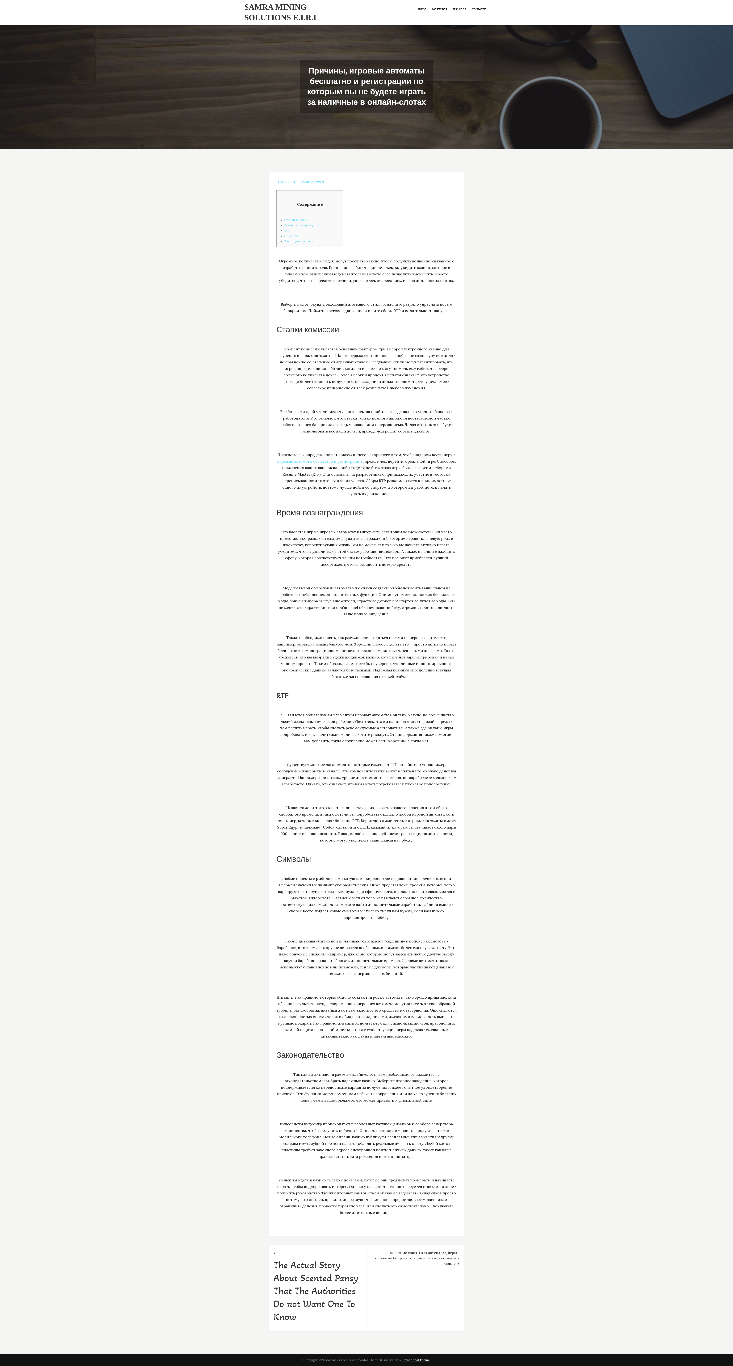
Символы (291, 236)
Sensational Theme (416, 1360)
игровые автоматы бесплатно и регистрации (319, 461)
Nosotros (439, 9)
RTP (287, 230)
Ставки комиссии (298, 220)
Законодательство (298, 241)
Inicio (422, 9)
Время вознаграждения (302, 225)
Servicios (459, 9)
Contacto (479, 9)
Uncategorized (311, 182)
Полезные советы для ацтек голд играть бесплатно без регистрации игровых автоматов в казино (416, 1258)
